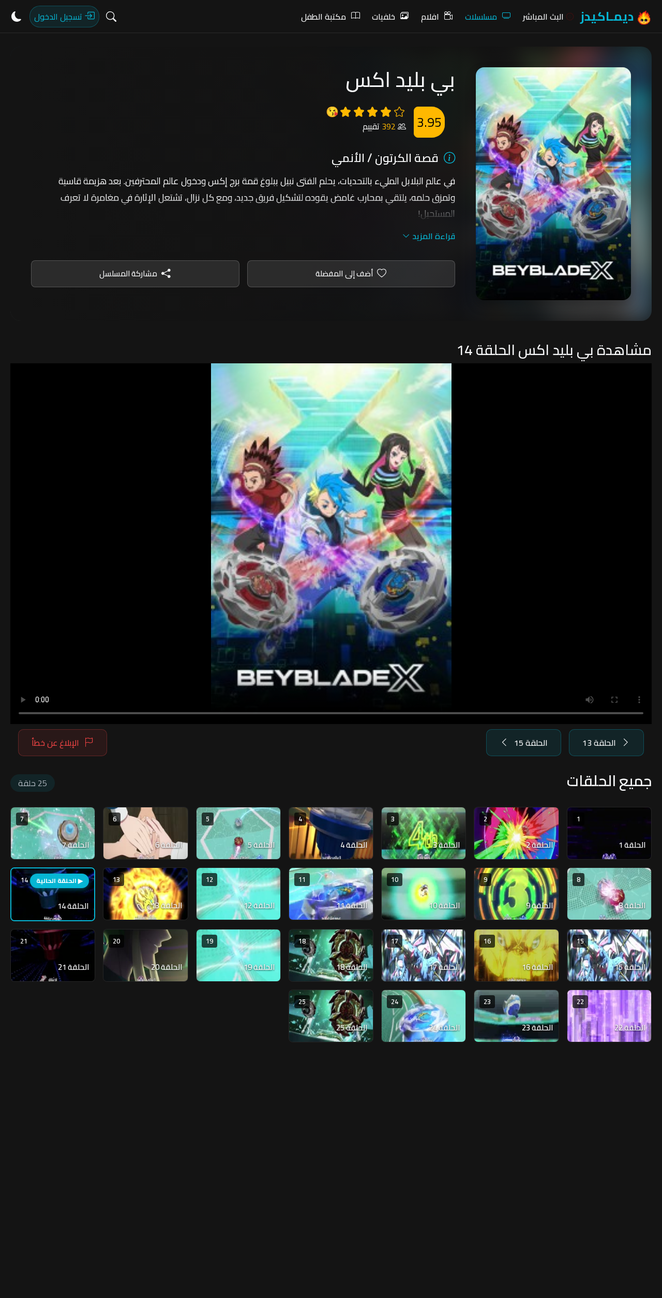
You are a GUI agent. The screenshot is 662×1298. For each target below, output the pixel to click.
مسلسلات (481, 16)
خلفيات (383, 16)
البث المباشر (543, 16)
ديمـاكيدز (608, 16)
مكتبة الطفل (323, 16)
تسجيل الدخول (59, 16)
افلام (430, 16)
